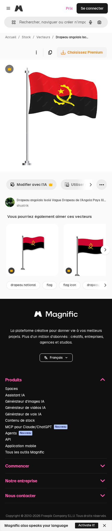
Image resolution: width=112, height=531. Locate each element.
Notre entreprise (21, 480)
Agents (18, 433)
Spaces (11, 388)
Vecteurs (43, 37)
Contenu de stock (20, 420)
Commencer (17, 466)
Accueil (10, 37)
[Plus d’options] (36, 52)
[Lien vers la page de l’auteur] (10, 203)
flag (49, 285)
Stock (26, 37)
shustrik (23, 206)
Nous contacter (20, 495)
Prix (69, 8)
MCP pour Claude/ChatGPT (35, 427)
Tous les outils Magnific (24, 452)
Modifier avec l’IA (28, 186)
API (8, 439)
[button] (56, 357)
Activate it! (86, 525)
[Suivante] (90, 184)
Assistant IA (15, 395)
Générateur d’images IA (24, 401)
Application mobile (20, 446)
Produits (13, 379)
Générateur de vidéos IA (25, 407)
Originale (34, 69)
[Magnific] (56, 315)
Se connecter (92, 8)
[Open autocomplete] (11, 22)
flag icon (69, 285)
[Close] (104, 525)
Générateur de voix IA (23, 414)
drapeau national (23, 285)
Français (56, 358)
